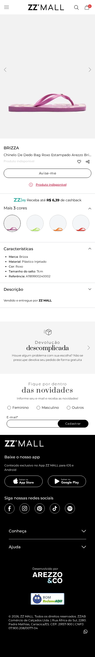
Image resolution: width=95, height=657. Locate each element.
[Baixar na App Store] (23, 481)
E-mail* (12, 417)
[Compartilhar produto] (87, 162)
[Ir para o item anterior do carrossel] (5, 70)
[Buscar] (76, 7)
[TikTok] (55, 508)
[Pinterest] (40, 508)
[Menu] (7, 7)
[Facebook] (9, 508)
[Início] (46, 7)
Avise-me (47, 173)
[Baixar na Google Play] (67, 481)
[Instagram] (24, 508)
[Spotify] (70, 508)
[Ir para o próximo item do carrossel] (90, 70)
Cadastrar (73, 423)
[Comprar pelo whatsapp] (85, 631)
